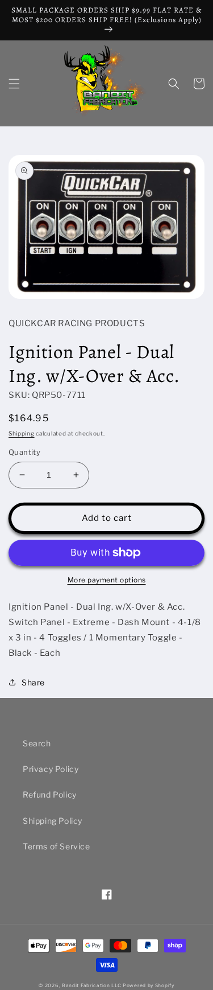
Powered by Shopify (148, 985)
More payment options (107, 580)
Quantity (24, 452)
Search (37, 743)
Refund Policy (50, 794)
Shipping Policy (52, 820)
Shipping (22, 433)
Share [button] (33, 682)
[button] (14, 83)
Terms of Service (56, 846)
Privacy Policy (50, 769)
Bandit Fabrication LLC (91, 985)
